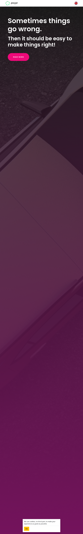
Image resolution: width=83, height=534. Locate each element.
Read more (18, 57)
